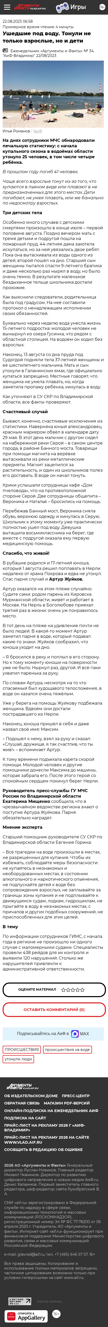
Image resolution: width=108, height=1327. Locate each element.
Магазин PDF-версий (67, 1103)
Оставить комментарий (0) (54, 1009)
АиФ (38, 131)
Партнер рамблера (49, 1301)
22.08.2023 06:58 (18, 21)
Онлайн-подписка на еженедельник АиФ (51, 1110)
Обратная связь (22, 1103)
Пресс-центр (76, 1096)
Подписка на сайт (25, 1118)
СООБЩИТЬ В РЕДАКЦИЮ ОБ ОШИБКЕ (43, 1149)
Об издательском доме (31, 1096)
